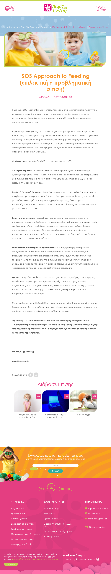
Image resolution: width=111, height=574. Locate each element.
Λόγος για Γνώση (11, 27)
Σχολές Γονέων (51, 518)
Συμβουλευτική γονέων (22, 529)
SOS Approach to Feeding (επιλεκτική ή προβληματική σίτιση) (80, 27)
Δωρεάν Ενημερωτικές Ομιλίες (58, 531)
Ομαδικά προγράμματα (22, 539)
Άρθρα (30, 27)
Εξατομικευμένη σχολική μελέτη (25, 534)
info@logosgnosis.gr (97, 518)
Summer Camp (51, 508)
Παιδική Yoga (83, 414)
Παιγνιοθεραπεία (19, 518)
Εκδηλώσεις (49, 513)
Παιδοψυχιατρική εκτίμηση (23, 544)
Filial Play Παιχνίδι (52, 536)
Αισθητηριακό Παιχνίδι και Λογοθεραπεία (55, 415)
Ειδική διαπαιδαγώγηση (22, 524)
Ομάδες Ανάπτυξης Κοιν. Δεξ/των (58, 525)
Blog (23, 27)
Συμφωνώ (11, 564)
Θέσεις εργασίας (97, 527)
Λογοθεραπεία (42, 27)
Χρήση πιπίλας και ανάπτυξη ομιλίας (27, 415)
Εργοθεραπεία (18, 513)
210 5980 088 (94, 513)
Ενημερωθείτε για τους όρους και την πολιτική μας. (35, 559)
